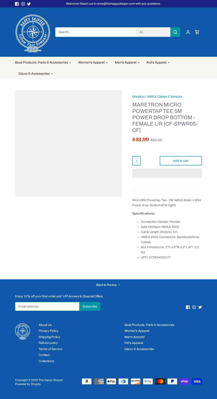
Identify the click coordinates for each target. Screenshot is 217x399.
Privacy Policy (48, 330)
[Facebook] (17, 3)
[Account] (188, 32)
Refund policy (48, 343)
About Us (45, 325)
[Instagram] (23, 3)
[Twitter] (29, 3)
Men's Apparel (134, 337)
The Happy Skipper (51, 380)
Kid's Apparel (133, 343)
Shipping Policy (49, 337)
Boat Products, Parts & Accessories (149, 325)
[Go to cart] (197, 32)
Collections (46, 361)
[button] (167, 173)
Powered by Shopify (28, 384)
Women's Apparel (136, 330)
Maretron (138, 96)
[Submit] (175, 32)
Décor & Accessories (139, 349)
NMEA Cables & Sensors (164, 96)
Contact (44, 355)
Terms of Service (50, 349)
